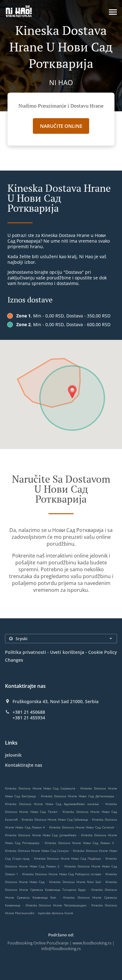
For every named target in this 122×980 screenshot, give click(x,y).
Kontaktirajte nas (23, 765)
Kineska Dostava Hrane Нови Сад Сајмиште (40, 788)
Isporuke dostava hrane (55, 913)
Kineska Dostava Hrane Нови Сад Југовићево (40, 835)
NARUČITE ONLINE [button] (61, 126)
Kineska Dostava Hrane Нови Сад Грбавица (55, 819)
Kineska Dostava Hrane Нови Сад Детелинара (77, 796)
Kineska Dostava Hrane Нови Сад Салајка (37, 850)
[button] (113, 12)
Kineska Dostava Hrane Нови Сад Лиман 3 (79, 843)
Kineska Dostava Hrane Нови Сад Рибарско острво (61, 874)
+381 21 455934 (29, 718)
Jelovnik (13, 755)
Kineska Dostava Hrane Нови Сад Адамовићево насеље (52, 804)
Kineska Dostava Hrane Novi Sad (74, 882)
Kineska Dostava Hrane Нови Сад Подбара (67, 858)
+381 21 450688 (29, 712)
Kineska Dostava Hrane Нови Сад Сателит (81, 827)
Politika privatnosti (25, 652)
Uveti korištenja (67, 652)
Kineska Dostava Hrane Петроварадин (56, 905)
